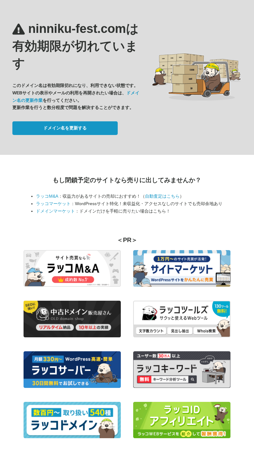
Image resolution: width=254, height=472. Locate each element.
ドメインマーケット (55, 211)
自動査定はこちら (162, 196)
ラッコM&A (47, 196)
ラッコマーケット (53, 203)
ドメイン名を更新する (65, 127)
